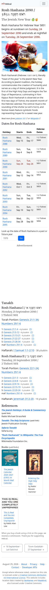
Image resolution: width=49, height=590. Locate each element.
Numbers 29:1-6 (11, 323)
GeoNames (29, 580)
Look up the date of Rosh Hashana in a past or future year (24, 233)
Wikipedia (34, 118)
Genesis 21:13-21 (12, 335)
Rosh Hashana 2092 (7, 186)
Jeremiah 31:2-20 (24, 399)
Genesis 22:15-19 (12, 387)
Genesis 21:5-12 (11, 332)
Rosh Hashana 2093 (7, 198)
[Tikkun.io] (30, 329)
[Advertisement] (24, 272)
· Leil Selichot (12, 548)
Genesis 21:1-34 (28, 319)
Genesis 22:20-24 (12, 390)
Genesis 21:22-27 (12, 338)
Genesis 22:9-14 (11, 384)
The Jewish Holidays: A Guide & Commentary (24, 410)
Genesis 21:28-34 (12, 341)
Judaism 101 (20, 118)
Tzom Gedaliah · (36, 548)
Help (42, 564)
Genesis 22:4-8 (11, 380)
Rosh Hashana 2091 (7, 175)
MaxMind (42, 580)
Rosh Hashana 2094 (7, 210)
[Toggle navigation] (43, 3)
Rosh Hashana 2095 (7, 221)
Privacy (33, 564)
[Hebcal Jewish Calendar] (7, 3)
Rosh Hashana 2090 (7, 163)
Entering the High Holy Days (33, 481)
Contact (15, 567)
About (24, 564)
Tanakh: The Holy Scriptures (16, 420)
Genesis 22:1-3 (11, 377)
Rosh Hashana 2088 (7, 140)
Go (21, 238)
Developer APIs (29, 567)
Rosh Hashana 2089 (7, 152)
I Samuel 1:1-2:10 (24, 350)
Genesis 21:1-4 (11, 329)
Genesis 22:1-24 (28, 368)
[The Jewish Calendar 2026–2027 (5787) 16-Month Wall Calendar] (10, 458)
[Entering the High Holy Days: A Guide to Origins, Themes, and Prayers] (34, 462)
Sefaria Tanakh (9, 427)
